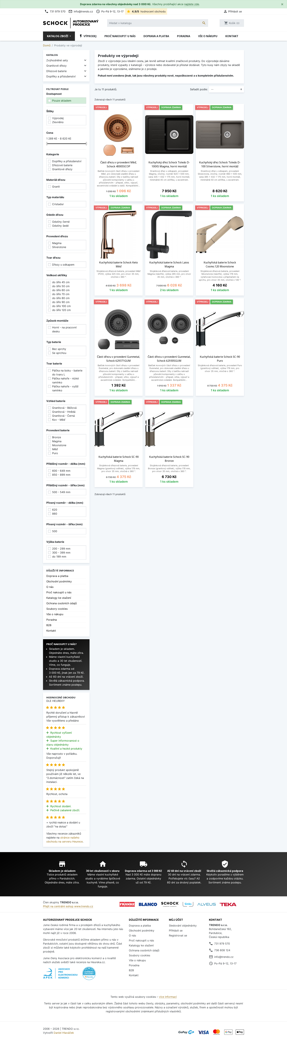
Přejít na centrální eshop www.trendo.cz (68, 906)
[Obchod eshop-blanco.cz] (148, 904)
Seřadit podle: (199, 89)
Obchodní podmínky (59, 581)
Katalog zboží (58, 36)
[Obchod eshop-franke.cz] (127, 904)
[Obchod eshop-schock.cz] (170, 904)
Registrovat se (178, 935)
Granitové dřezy (56, 65)
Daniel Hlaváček (64, 1032)
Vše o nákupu (207, 36)
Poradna (183, 36)
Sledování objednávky (183, 925)
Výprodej (87, 36)
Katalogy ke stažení (58, 597)
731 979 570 (55, 11)
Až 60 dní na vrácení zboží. (66, 676)
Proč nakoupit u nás (120, 36)
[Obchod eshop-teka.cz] (228, 904)
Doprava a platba (156, 36)
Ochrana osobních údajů (61, 603)
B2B (48, 625)
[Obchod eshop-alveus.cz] (206, 904)
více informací (168, 996)
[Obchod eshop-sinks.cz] (188, 904)
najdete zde (191, 4)
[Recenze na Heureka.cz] (89, 975)
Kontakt (231, 36)
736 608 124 (222, 950)
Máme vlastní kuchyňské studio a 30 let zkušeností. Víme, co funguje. (65, 660)
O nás (49, 587)
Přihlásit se (176, 930)
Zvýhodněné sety (57, 60)
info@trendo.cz (80, 11)
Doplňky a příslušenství (61, 76)
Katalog (52, 54)
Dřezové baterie (56, 71)
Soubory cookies (57, 608)
